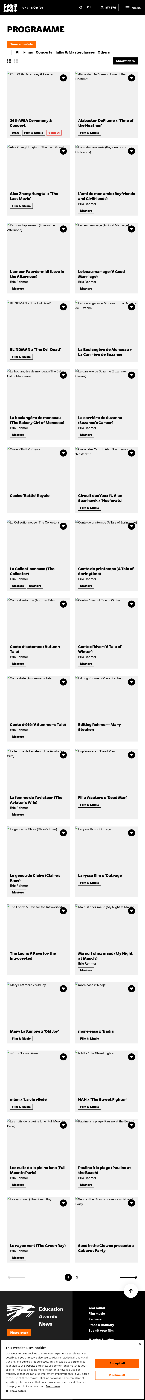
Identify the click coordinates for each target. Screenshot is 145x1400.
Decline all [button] (117, 1375)
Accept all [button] (117, 1363)
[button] (47, 1391)
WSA (15, 132)
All (18, 52)
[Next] (129, 1277)
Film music (96, 1313)
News (45, 1323)
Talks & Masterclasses (75, 52)
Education (51, 1308)
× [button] (139, 1344)
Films (28, 52)
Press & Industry (101, 1324)
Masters (86, 210)
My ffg (110, 7)
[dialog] (72, 1369)
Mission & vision (101, 1339)
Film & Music (33, 132)
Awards (48, 1316)
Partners (95, 1319)
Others (104, 52)
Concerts (44, 52)
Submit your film (101, 1330)
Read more (53, 1386)
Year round (96, 1307)
